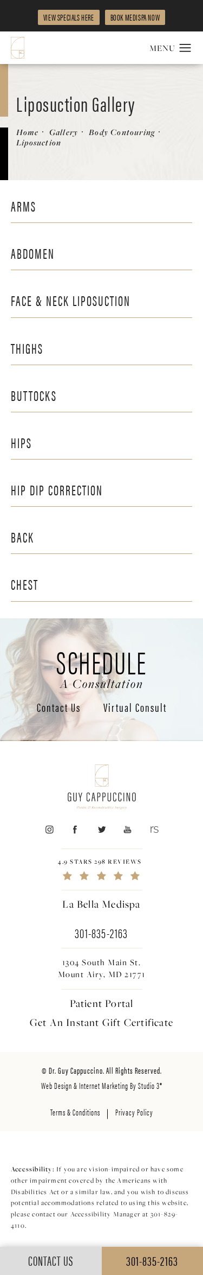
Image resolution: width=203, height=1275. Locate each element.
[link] (101, 869)
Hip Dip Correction (57, 490)
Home (27, 132)
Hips (21, 442)
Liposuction (38, 142)
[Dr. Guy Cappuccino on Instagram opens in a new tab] (49, 830)
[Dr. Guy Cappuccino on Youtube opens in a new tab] (127, 830)
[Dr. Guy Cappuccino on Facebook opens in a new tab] (75, 830)
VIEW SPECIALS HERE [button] (68, 17)
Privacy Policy (134, 1112)
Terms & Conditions (75, 1112)
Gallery (63, 132)
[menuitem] (49, 830)
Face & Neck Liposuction (70, 300)
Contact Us (59, 708)
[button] (185, 48)
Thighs (27, 348)
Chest (24, 584)
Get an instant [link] (101, 1022)
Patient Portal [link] (102, 1003)
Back (22, 537)
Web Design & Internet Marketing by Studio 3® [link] (101, 1085)
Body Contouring (122, 132)
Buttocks (34, 395)
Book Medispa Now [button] (135, 17)
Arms (23, 206)
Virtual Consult (135, 708)
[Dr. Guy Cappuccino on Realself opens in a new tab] (154, 830)
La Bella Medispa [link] (101, 903)
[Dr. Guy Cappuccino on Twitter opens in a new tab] (101, 830)
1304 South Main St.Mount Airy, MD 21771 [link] (102, 968)
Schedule (101, 667)
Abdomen (33, 253)
